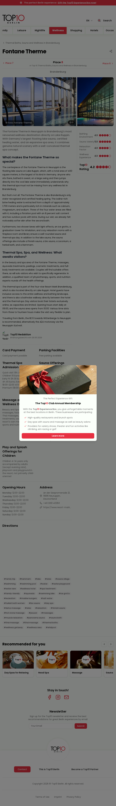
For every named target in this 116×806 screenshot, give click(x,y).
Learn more (58, 435)
